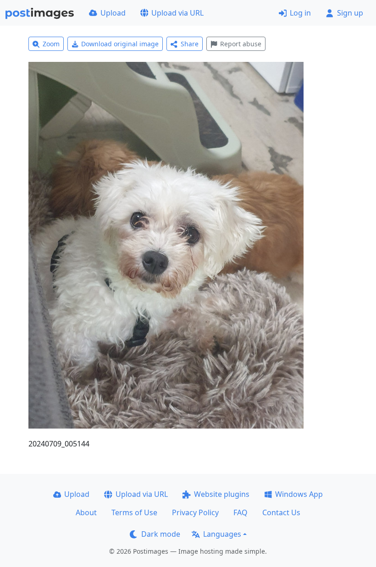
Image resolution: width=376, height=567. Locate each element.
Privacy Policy (195, 512)
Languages (222, 534)
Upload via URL (177, 13)
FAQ (240, 512)
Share (190, 43)
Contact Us (281, 512)
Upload (113, 13)
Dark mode (160, 534)
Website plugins (221, 494)
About (86, 512)
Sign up (350, 13)
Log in (300, 13)
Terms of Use (134, 512)
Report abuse (240, 43)
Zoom (51, 43)
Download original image (120, 43)
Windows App (299, 494)
